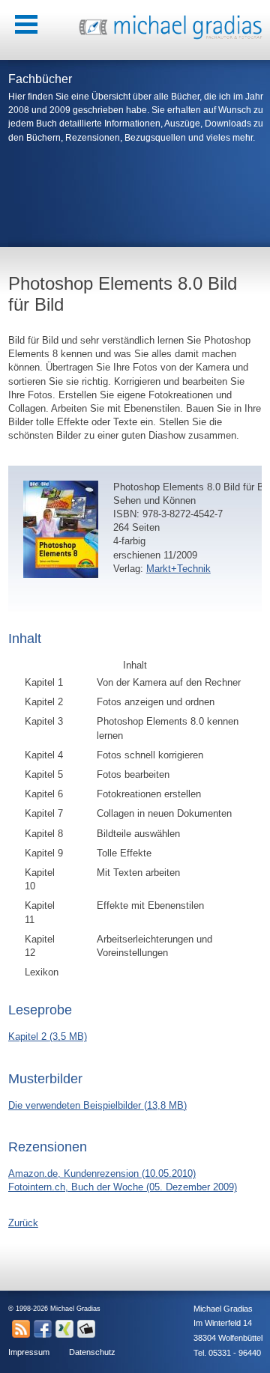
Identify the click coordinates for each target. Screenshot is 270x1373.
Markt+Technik (178, 568)
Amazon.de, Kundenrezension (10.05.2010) (102, 1173)
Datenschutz (92, 1352)
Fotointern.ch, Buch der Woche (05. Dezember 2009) (122, 1187)
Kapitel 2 (47, 1036)
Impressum (29, 1352)
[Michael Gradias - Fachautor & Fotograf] (170, 37)
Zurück (23, 1223)
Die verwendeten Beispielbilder (97, 1105)
